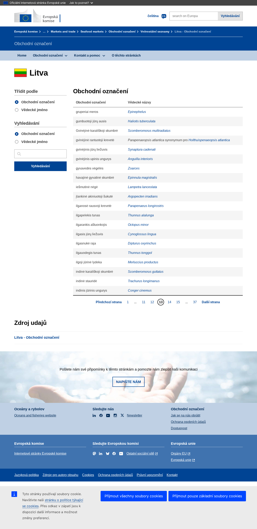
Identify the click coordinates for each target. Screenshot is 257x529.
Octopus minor (138, 224)
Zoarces (134, 168)
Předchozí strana (109, 302)
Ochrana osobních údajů (188, 422)
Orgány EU (179, 453)
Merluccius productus (143, 262)
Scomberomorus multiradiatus (149, 130)
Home (22, 55)
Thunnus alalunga (141, 215)
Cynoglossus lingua (142, 234)
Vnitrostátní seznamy (155, 31)
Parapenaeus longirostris (146, 206)
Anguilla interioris (140, 159)
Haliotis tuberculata (141, 121)
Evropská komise (26, 31)
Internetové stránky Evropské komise (40, 453)
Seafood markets (92, 31)
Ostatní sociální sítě (140, 453)
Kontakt (172, 475)
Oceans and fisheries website (35, 415)
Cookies (88, 475)
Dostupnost (179, 428)
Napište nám (128, 382)
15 (178, 302)
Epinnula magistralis (142, 177)
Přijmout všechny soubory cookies (134, 496)
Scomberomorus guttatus (145, 271)
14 (170, 302)
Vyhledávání (230, 16)
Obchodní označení (122, 31)
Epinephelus (137, 112)
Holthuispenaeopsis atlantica (209, 140)
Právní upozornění (150, 475)
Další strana (211, 302)
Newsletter (134, 415)
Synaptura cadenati (142, 149)
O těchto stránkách (126, 55)
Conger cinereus (140, 290)
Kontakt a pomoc (87, 55)
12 (152, 302)
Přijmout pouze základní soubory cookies (207, 496)
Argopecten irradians (143, 196)
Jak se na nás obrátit (185, 415)
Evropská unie (181, 460)
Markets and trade (63, 31)
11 (144, 302)
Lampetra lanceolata (142, 187)
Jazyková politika (26, 475)
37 (195, 302)
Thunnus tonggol (140, 252)
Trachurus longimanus (144, 281)
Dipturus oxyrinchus (142, 243)
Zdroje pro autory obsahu (60, 475)
